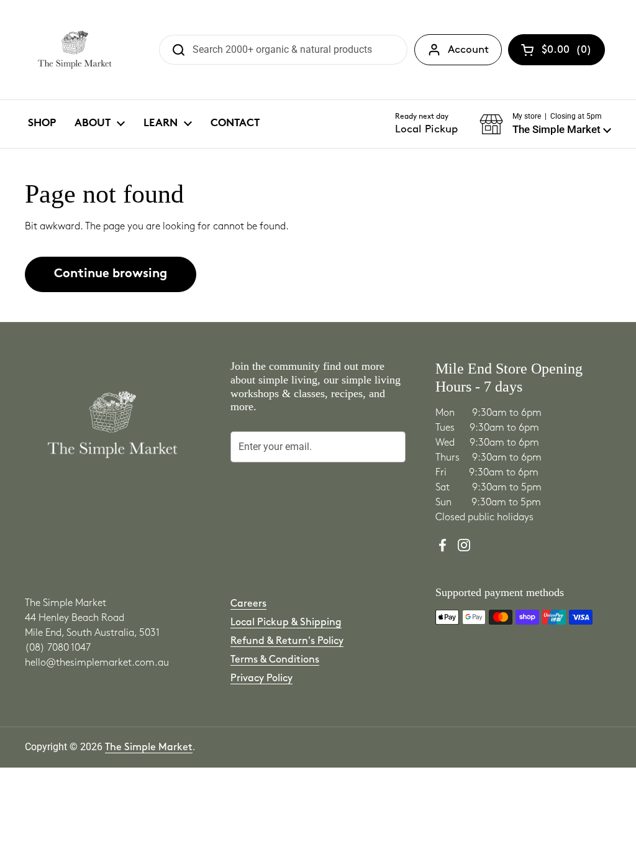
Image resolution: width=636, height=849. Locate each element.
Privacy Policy (261, 678)
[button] (545, 124)
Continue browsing (110, 274)
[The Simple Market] (75, 50)
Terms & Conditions (274, 659)
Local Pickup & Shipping (286, 622)
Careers (248, 603)
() (567, 52)
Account (468, 50)
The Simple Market (149, 747)
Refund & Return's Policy (286, 641)
